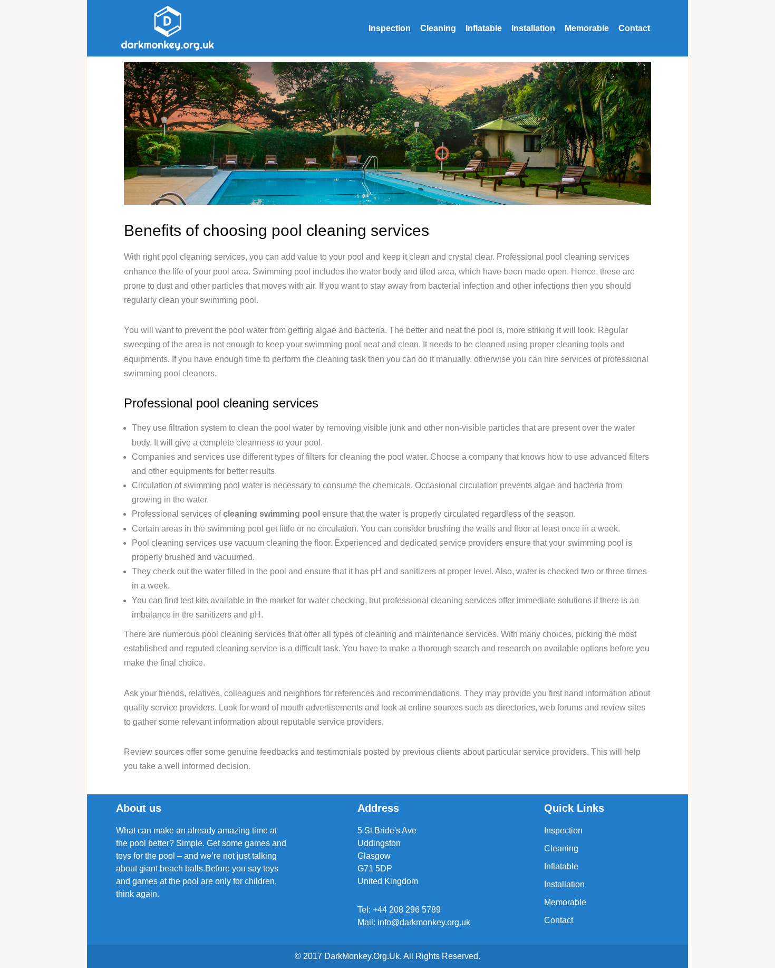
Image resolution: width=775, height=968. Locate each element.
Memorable (587, 28)
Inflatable (484, 28)
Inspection (390, 28)
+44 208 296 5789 (407, 909)
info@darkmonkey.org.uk (423, 922)
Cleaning (438, 28)
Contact (634, 28)
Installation (533, 28)
